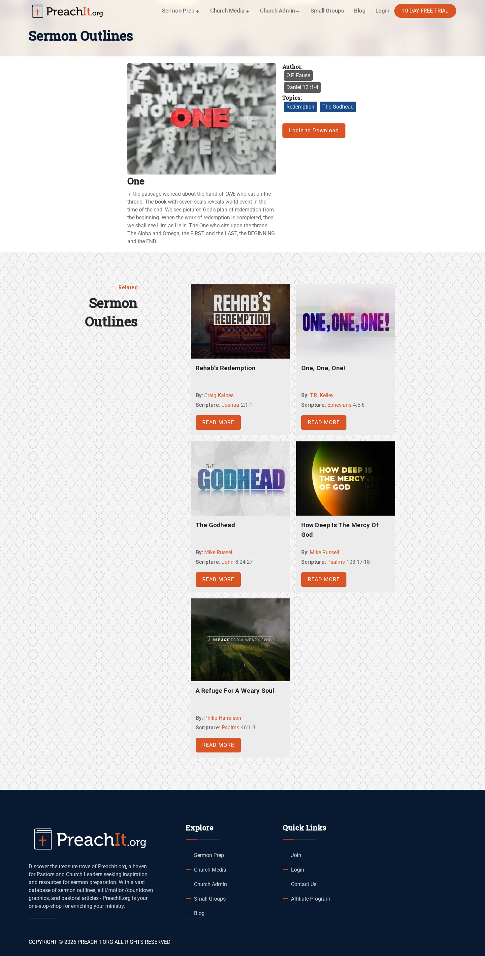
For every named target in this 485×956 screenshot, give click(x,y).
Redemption (300, 107)
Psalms (336, 562)
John (228, 562)
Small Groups (327, 10)
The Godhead (338, 107)
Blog (360, 10)
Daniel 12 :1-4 (302, 87)
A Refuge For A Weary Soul (235, 690)
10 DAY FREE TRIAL (425, 11)
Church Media (210, 870)
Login (297, 870)
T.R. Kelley (322, 395)
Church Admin (210, 884)
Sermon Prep (209, 855)
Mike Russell (219, 552)
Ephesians (339, 405)
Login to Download (314, 130)
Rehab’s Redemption (225, 368)
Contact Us (303, 884)
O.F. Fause (298, 75)
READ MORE (218, 422)
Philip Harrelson (222, 718)
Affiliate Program (310, 899)
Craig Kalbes (219, 395)
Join (296, 855)
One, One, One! (323, 368)
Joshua (230, 405)
